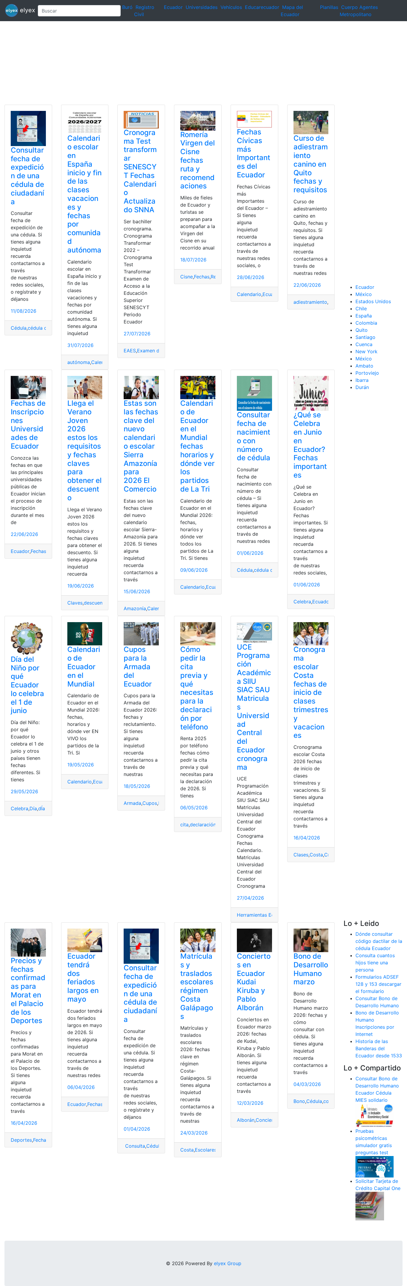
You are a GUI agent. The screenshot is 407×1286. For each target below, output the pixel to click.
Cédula (19, 328)
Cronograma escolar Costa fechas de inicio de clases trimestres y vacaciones (310, 692)
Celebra (302, 602)
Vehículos (231, 7)
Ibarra (362, 380)
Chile (361, 309)
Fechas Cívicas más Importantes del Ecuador (253, 153)
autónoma (78, 362)
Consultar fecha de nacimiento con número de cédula (253, 436)
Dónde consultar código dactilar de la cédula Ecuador (378, 941)
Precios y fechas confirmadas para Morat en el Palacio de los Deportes (28, 990)
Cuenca (363, 344)
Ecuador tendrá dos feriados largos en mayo (83, 977)
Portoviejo (367, 373)
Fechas (201, 277)
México (363, 294)
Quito (361, 330)
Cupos (149, 803)
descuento (95, 603)
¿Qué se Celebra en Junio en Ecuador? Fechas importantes (310, 444)
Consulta (134, 1146)
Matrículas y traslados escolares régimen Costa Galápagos (196, 986)
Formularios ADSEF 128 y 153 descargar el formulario (378, 984)
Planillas (329, 7)
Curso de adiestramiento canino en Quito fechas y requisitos (310, 164)
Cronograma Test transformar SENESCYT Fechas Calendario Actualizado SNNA (140, 171)
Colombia (366, 323)
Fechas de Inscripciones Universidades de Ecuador (28, 424)
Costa (316, 855)
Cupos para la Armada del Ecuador (138, 666)
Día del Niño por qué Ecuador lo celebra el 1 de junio (27, 685)
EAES (130, 351)
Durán (362, 387)
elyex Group (227, 1263)
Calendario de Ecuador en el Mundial (83, 666)
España (363, 316)
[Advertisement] (179, 63)
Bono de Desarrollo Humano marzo (310, 969)
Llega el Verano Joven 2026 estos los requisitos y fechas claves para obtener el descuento (84, 450)
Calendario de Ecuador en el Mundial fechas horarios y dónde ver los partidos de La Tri (197, 446)
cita (184, 825)
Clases (300, 855)
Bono (299, 1101)
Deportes (21, 1140)
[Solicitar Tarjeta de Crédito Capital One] (369, 1205)
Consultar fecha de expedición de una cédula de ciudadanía (27, 176)
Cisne (186, 277)
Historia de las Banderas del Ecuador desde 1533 (378, 1048)
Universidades (202, 7)
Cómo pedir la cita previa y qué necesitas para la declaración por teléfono (196, 688)
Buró (127, 7)
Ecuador (173, 7)
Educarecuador (262, 7)
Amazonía (135, 608)
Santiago (365, 337)
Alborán (245, 1120)
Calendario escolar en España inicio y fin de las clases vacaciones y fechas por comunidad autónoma (84, 194)
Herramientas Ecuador (262, 915)
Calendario (249, 294)
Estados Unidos (373, 301)
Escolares (206, 1150)
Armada (132, 803)
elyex (25, 10)
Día (33, 808)
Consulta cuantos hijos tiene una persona (375, 962)
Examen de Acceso (158, 351)
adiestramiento (310, 302)
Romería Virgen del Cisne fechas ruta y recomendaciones (197, 160)
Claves (75, 603)
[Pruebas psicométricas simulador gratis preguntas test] (374, 1166)
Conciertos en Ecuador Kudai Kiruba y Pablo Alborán (254, 982)
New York (366, 351)
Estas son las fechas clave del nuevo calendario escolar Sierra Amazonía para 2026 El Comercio (141, 446)
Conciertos (268, 1120)
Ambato (364, 366)
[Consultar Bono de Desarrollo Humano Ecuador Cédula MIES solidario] (374, 1115)
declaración (203, 825)
